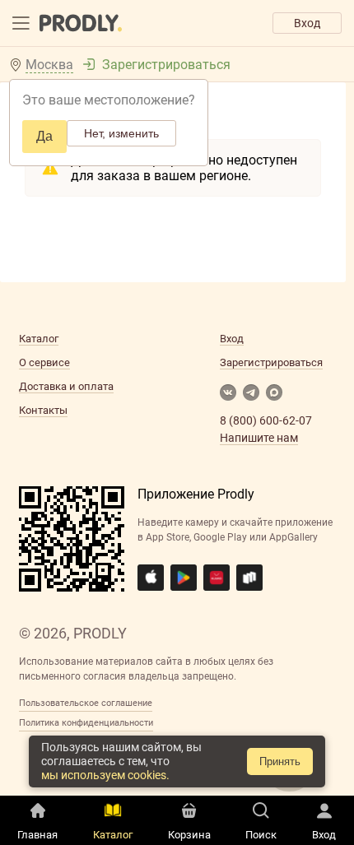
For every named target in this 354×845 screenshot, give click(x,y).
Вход (307, 23)
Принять (279, 761)
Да (44, 136)
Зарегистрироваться (166, 64)
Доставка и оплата (66, 386)
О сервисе (44, 362)
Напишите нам (259, 437)
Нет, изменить (121, 133)
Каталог (38, 338)
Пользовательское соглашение (85, 703)
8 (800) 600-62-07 (266, 420)
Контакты (43, 410)
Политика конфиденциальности (86, 722)
